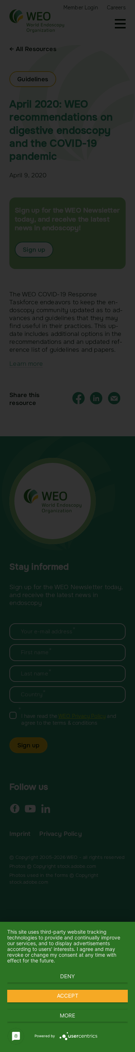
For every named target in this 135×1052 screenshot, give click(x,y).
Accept (67, 995)
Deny (67, 976)
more (67, 1015)
